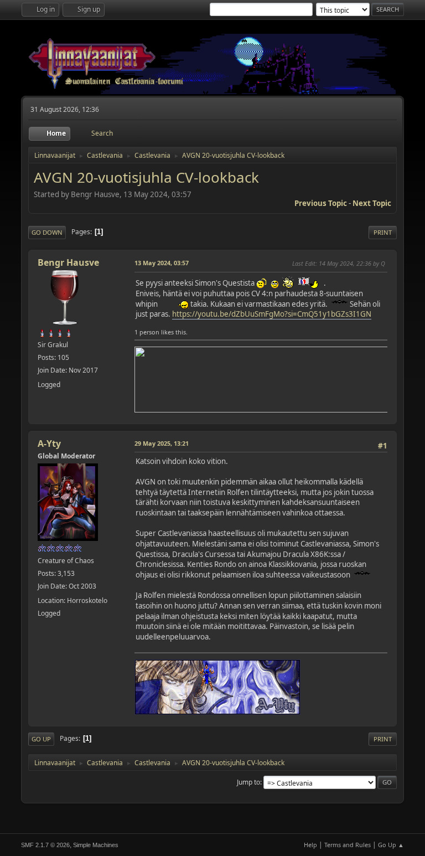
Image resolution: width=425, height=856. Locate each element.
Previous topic (320, 203)
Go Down (47, 232)
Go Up (41, 739)
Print (383, 232)
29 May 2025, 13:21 (161, 443)
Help (310, 844)
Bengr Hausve (68, 262)
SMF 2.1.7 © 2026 (45, 845)
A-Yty (49, 443)
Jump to (248, 782)
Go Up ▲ (391, 844)
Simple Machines (95, 845)
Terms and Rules (347, 844)
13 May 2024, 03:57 (161, 263)
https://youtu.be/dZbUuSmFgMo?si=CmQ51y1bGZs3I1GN (271, 314)
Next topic (372, 203)
